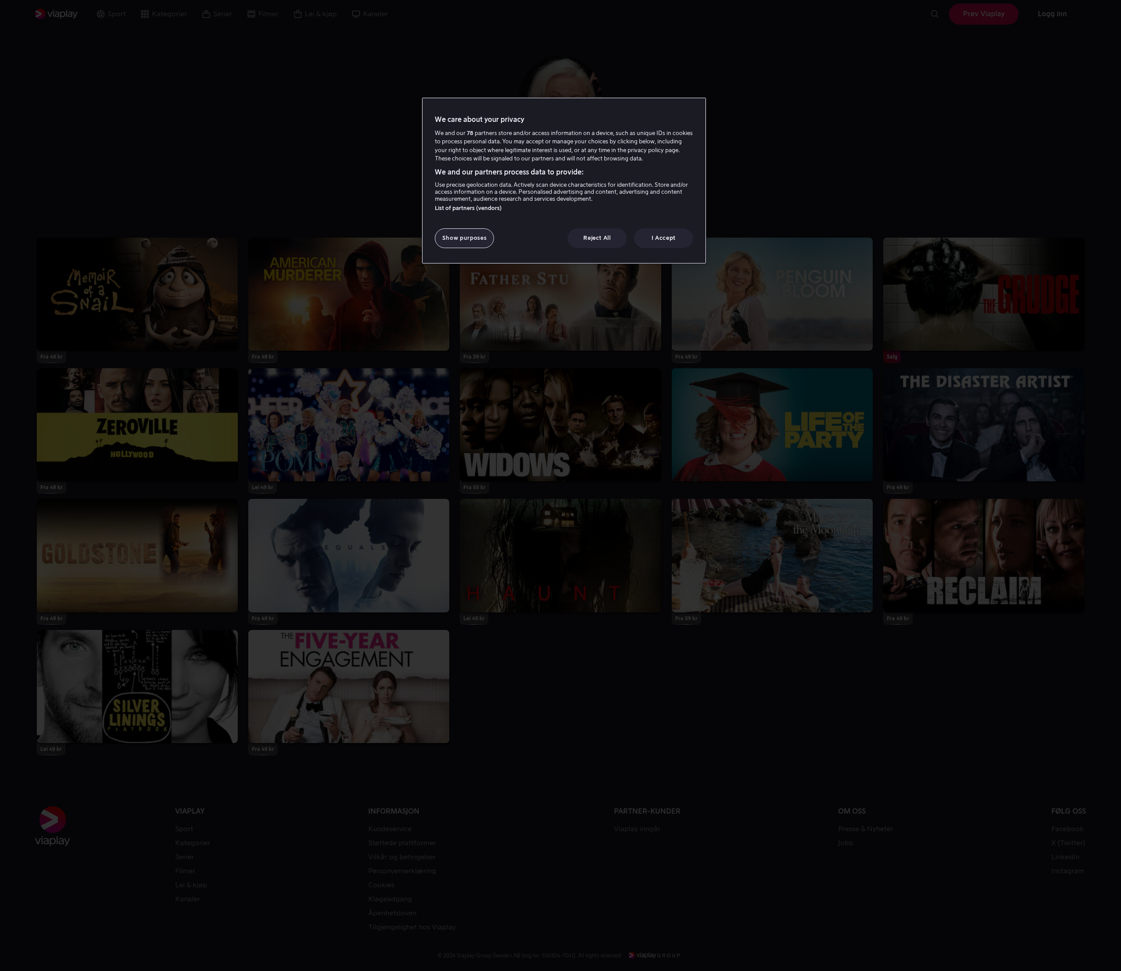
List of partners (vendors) (468, 208)
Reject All (597, 238)
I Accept (664, 238)
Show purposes (464, 238)
